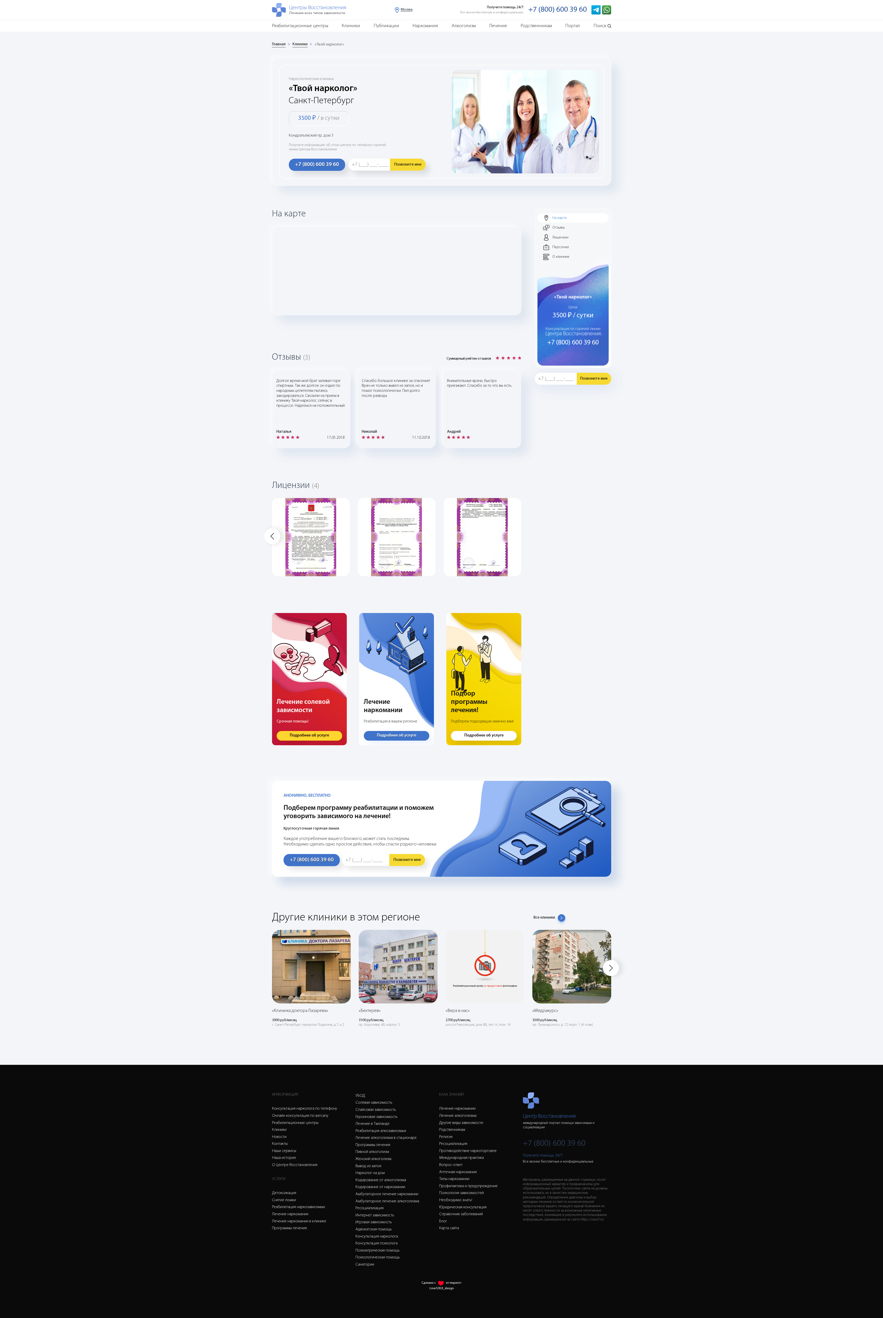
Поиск (599, 25)
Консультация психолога (376, 1243)
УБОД (360, 1096)
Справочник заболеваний (461, 1214)
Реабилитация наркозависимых (298, 1207)
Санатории (364, 1265)
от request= (454, 1283)
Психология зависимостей (461, 1193)
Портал (572, 25)
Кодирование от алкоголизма (380, 1180)
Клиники (351, 25)
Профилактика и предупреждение (468, 1186)
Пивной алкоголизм (372, 1152)
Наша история (284, 1158)
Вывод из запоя (368, 1166)
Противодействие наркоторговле (468, 1151)
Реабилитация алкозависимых (380, 1131)
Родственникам (536, 25)
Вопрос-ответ (451, 1165)
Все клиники (544, 918)
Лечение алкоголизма (457, 1116)
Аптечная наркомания (458, 1172)
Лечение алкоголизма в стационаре (386, 1138)
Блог (443, 1221)
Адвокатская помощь (373, 1229)
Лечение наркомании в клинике (299, 1221)
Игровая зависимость (373, 1222)
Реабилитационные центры (300, 25)
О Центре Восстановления (294, 1165)
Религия (446, 1137)
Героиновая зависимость (376, 1117)
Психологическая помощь (377, 1257)
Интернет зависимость (374, 1215)
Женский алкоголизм (373, 1159)
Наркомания (425, 25)
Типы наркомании (454, 1179)
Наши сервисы (284, 1151)
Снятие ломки (284, 1200)
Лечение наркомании (290, 1214)
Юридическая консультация (463, 1207)
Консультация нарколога (376, 1237)
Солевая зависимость (373, 1103)
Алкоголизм (464, 25)
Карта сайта (449, 1228)
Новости (279, 1137)
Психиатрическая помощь (377, 1251)
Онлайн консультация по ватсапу (300, 1116)
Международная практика (461, 1158)
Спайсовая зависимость (375, 1110)
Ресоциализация (369, 1208)
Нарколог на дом (370, 1173)
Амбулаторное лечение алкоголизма (387, 1201)
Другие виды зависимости (461, 1123)
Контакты (280, 1144)
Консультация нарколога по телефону (304, 1109)
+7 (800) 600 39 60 (557, 10)
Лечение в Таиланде (372, 1124)
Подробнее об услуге (309, 735)
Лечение (498, 25)
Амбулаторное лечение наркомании (386, 1194)
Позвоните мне (407, 165)
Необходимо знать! (455, 1200)
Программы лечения (289, 1228)
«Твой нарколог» (329, 45)
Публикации (386, 25)
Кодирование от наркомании (380, 1187)
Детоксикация (284, 1193)
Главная (279, 44)
